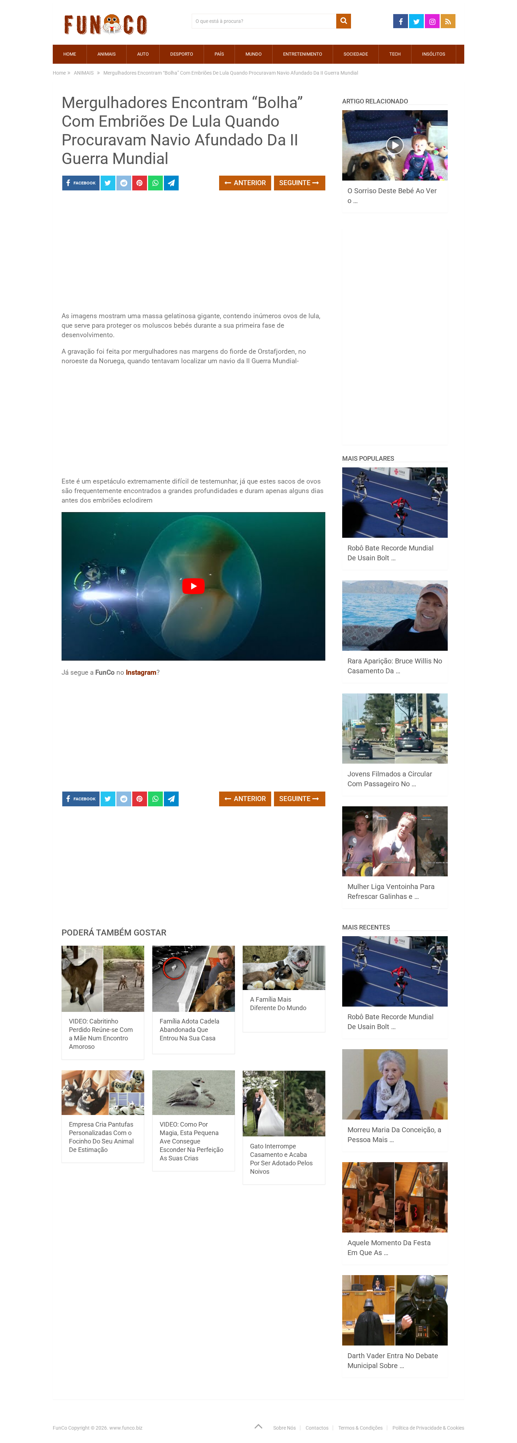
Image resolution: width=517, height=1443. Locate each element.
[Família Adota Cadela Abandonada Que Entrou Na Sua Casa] (193, 979)
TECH (395, 54)
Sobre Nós (284, 1428)
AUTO (143, 54)
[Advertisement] (193, 253)
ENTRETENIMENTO (302, 54)
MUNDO (253, 54)
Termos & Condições (360, 1428)
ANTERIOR (249, 183)
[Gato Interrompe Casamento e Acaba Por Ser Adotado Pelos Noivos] (284, 1103)
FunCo (60, 1428)
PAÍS (219, 54)
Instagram (141, 672)
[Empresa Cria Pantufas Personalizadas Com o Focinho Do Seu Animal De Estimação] (103, 1092)
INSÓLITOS (433, 54)
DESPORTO (181, 54)
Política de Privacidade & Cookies (428, 1428)
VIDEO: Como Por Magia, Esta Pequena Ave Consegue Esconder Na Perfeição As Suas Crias (191, 1141)
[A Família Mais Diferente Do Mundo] (284, 968)
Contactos (317, 1428)
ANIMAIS (106, 54)
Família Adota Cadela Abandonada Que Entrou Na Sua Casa (189, 1029)
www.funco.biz (125, 1428)
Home (69, 54)
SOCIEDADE (356, 54)
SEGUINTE (295, 183)
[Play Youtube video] (193, 586)
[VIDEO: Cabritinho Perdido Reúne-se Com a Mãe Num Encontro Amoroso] (103, 979)
